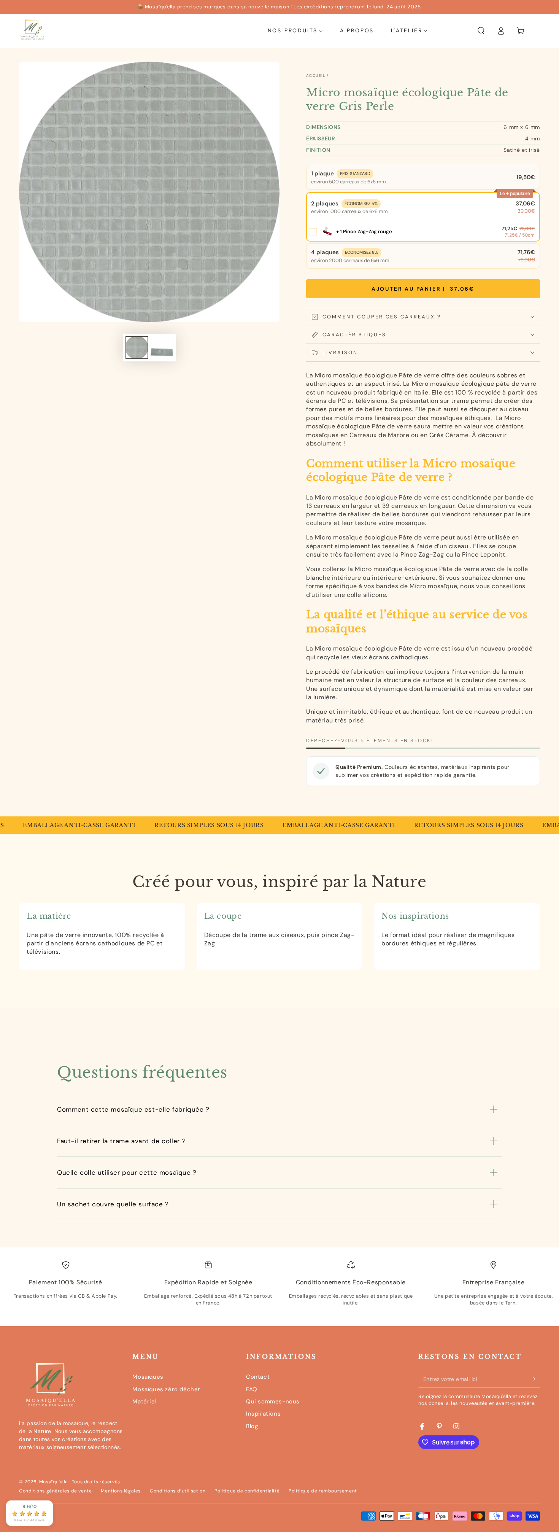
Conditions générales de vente (55, 1491)
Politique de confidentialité (247, 1491)
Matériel (144, 1401)
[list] (279, 1289)
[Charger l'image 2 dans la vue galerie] (162, 347)
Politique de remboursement (323, 1491)
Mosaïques (147, 1377)
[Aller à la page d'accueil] (32, 30)
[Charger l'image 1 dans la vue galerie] (136, 347)
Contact (258, 1377)
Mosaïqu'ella (53, 1482)
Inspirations (263, 1413)
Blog (252, 1426)
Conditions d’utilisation (177, 1491)
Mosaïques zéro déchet (166, 1389)
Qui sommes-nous (273, 1401)
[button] (481, 30)
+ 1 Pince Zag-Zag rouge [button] (364, 231)
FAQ (251, 1389)
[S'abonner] (535, 1378)
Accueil (315, 75)
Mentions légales (121, 1491)
